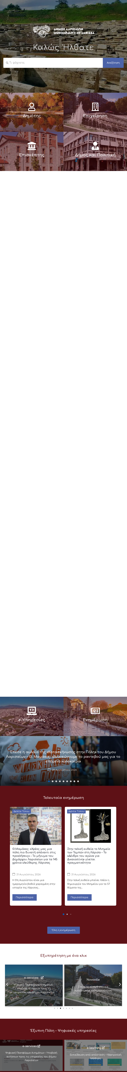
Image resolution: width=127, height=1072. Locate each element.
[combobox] (53, 63)
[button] (49, 781)
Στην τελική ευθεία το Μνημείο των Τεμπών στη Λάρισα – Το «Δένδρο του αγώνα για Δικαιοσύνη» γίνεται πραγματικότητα (88, 856)
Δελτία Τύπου (22, 811)
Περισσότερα (24, 897)
